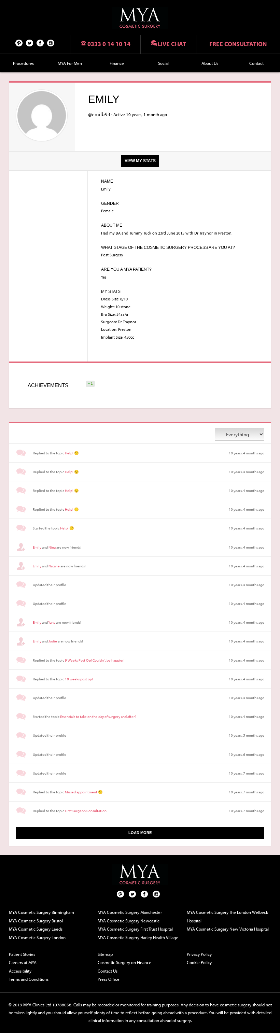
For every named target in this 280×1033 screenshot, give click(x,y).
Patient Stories (22, 954)
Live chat (172, 44)
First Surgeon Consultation (86, 810)
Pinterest (19, 42)
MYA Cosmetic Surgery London (37, 937)
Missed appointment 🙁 (84, 792)
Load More (140, 833)
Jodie (52, 641)
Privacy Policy (199, 954)
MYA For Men (70, 63)
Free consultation (238, 44)
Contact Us (107, 971)
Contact (256, 63)
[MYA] (140, 18)
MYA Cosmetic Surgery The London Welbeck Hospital (227, 916)
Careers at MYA (23, 962)
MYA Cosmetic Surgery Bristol (36, 920)
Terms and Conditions (28, 979)
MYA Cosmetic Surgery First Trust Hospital (135, 929)
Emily (37, 547)
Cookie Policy (199, 962)
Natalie (54, 566)
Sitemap (105, 954)
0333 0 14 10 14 (108, 44)
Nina (52, 547)
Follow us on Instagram (51, 42)
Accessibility (20, 971)
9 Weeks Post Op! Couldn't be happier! (95, 660)
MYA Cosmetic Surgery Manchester (130, 912)
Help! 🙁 (72, 453)
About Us (209, 63)
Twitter (29, 42)
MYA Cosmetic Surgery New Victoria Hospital (228, 929)
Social (163, 63)
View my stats (140, 160)
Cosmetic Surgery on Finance (124, 962)
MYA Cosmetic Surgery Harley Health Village (138, 937)
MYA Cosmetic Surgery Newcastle (129, 920)
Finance (117, 63)
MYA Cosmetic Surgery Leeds (35, 929)
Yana (51, 622)
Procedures (23, 63)
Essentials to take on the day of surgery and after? (98, 716)
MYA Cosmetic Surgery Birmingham (41, 912)
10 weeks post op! (79, 679)
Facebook (40, 42)
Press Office (109, 979)
